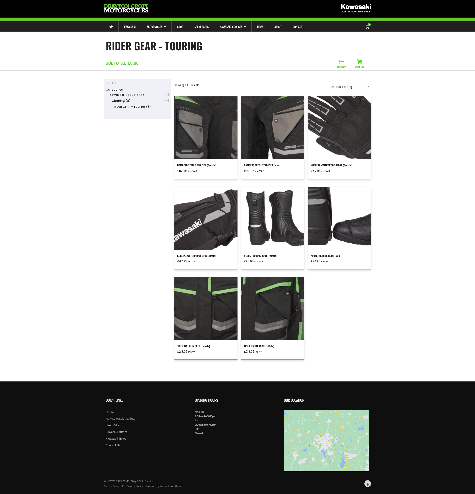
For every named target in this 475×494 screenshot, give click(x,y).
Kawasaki (130, 27)
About (277, 27)
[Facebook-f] (367, 483)
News (260, 27)
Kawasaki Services (231, 27)
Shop (180, 27)
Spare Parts (201, 27)
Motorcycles (154, 27)
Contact (297, 27)
